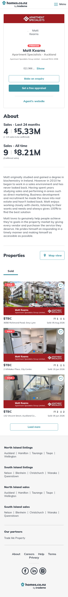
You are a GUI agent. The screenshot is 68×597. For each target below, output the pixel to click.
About (16, 554)
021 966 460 (30, 68)
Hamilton (23, 453)
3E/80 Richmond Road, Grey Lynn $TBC (34, 294)
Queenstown (11, 476)
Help (41, 554)
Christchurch (37, 473)
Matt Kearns (9, 309)
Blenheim (21, 473)
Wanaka (52, 473)
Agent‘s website (34, 101)
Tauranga (37, 453)
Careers (29, 554)
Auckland (9, 453)
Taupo (49, 453)
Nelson (8, 473)
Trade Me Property (14, 538)
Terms (52, 554)
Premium (34, 46)
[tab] (10, 271)
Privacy (34, 557)
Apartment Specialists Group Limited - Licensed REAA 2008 (30, 312)
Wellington (10, 456)
